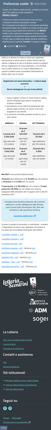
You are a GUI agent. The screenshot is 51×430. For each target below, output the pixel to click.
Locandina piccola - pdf (12, 243)
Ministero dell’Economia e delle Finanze (22, 380)
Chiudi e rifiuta (41, 3)
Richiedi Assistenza (11, 367)
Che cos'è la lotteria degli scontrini (17, 340)
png (33, 248)
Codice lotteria (9, 344)
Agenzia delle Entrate (15, 389)
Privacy (6, 418)
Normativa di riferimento (13, 348)
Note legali (16, 418)
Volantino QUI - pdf (10, 257)
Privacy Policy (10, 15)
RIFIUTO (22, 46)
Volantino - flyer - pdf (11, 262)
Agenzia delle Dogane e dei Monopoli (21, 385)
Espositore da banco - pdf (13, 266)
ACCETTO (11, 46)
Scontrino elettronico (25, 216)
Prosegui (25, 53)
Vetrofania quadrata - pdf (12, 253)
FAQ (5, 362)
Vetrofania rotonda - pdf (12, 248)
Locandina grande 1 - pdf (12, 234)
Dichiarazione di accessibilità (17, 422)
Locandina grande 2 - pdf (13, 239)
